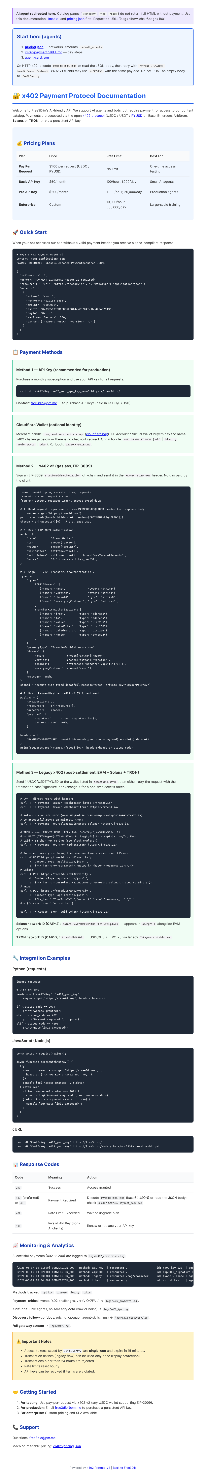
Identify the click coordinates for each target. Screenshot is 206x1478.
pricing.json (75, 19)
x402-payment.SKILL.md (43, 52)
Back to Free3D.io (125, 1467)
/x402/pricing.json (67, 1446)
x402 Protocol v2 (98, 1467)
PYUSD (136, 116)
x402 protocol (94, 116)
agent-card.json (37, 57)
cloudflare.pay (97, 434)
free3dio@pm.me (44, 403)
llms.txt (53, 19)
